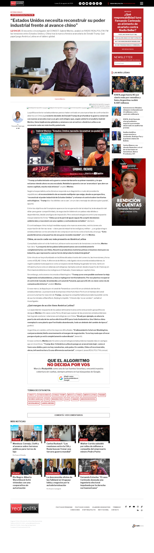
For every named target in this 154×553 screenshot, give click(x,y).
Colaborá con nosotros (101, 507)
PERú (47, 399)
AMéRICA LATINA (90, 395)
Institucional (103, 510)
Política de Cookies (82, 507)
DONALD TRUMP (59, 395)
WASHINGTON (57, 399)
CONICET (31, 395)
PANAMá (102, 395)
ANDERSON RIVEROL (88, 399)
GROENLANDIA (33, 403)
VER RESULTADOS (128, 49)
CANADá (75, 399)
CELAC (66, 399)
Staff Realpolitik (88, 510)
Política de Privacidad (64, 507)
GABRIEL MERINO (48, 403)
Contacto (115, 510)
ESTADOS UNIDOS (44, 395)
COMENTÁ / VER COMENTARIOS (68, 415)
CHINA (78, 395)
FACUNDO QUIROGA (35, 399)
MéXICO (71, 395)
